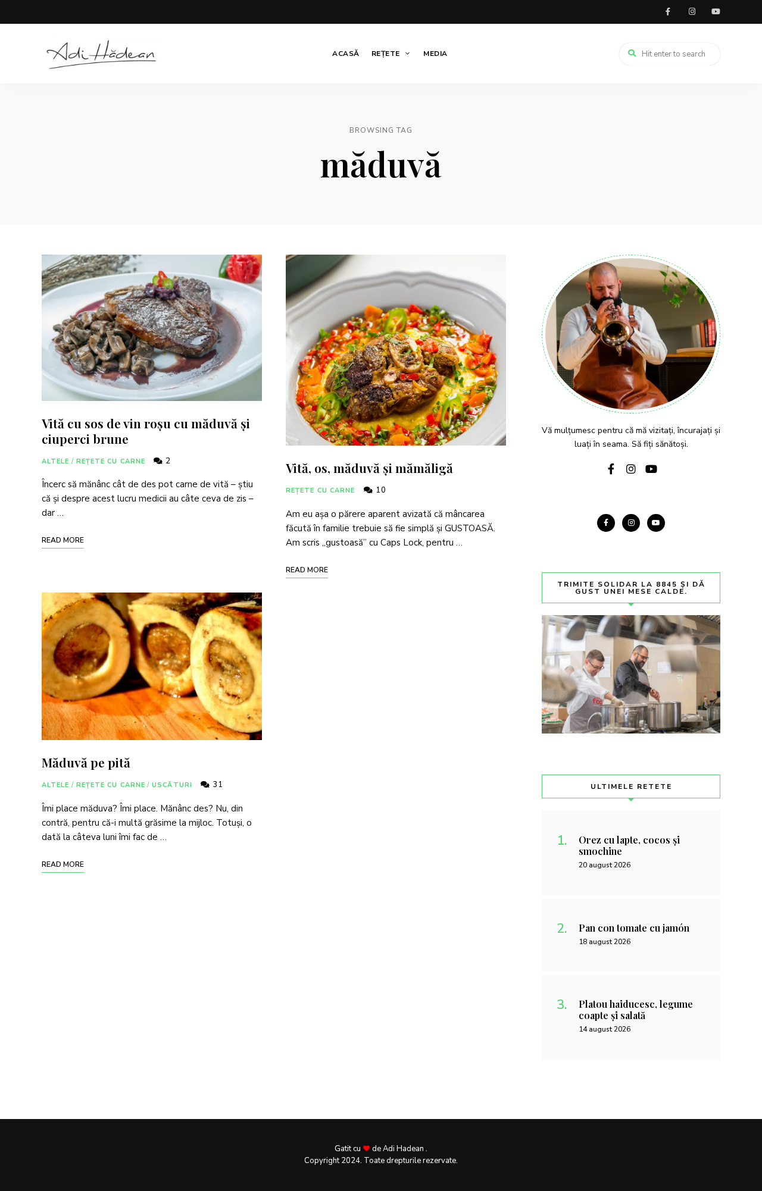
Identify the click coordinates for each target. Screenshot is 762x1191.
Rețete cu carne (111, 461)
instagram (692, 12)
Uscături (172, 785)
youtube (715, 12)
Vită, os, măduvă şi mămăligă (369, 467)
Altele (56, 461)
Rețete (385, 53)
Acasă (346, 53)
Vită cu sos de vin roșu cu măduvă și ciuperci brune (146, 430)
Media (435, 53)
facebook (668, 12)
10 (379, 490)
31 (216, 784)
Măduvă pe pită (86, 762)
